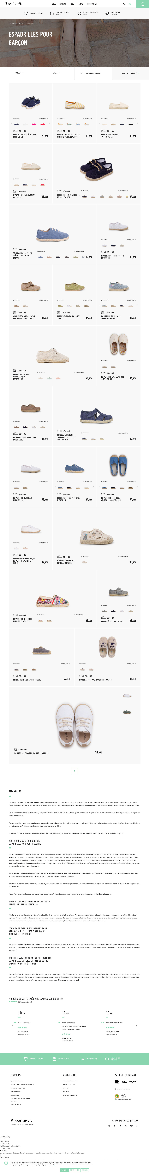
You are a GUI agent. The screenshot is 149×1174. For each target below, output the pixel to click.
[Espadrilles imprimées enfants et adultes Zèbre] (49, 620)
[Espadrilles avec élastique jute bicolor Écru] (104, 366)
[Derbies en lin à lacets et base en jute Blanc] (93, 196)
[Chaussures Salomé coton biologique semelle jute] (31, 283)
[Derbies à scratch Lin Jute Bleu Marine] (113, 610)
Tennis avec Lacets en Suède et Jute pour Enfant (22, 255)
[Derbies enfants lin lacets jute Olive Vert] (60, 305)
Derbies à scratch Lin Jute (112, 621)
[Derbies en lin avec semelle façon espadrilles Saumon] (58, 377)
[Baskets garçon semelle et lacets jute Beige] (42, 426)
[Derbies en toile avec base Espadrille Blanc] (78, 487)
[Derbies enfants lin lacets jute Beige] (78, 305)
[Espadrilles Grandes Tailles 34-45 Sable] (113, 123)
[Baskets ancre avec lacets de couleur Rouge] (91, 669)
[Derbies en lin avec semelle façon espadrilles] (52, 350)
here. (55, 1165)
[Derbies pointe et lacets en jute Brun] (34, 669)
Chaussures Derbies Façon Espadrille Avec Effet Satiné (24, 560)
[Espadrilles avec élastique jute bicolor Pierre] (113, 366)
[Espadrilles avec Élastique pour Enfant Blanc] (25, 123)
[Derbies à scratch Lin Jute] (119, 589)
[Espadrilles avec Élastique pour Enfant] (31, 102)
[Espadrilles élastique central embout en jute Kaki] (131, 487)
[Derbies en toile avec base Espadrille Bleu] (60, 487)
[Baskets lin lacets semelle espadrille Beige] (122, 245)
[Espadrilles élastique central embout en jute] (119, 465)
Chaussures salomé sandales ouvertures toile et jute (66, 437)
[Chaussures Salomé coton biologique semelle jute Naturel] (16, 305)
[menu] (74, 4)
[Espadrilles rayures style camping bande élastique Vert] (69, 123)
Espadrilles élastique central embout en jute (111, 499)
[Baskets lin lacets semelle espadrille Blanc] (104, 245)
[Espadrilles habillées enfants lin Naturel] (25, 487)
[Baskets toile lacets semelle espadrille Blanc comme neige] (127, 694)
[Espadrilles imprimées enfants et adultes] (52, 594)
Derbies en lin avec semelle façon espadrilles (21, 376)
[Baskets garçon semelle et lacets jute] (31, 405)
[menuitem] (54, 4)
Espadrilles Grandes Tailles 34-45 (110, 135)
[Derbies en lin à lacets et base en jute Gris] (102, 196)
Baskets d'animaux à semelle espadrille (65, 561)
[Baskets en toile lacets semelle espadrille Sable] (113, 305)
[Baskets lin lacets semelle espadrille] (119, 223)
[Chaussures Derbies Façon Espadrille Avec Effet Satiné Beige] (25, 547)
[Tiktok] (120, 1126)
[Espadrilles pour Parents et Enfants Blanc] (34, 184)
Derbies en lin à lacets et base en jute (67, 196)
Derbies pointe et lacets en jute (27, 680)
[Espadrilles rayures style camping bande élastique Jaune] (60, 123)
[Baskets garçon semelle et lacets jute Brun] (16, 426)
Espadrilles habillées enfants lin (22, 499)
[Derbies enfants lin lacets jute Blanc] (69, 305)
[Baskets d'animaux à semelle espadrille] (96, 532)
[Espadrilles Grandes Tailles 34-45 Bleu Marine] (122, 123)
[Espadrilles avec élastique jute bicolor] (119, 344)
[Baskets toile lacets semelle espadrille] (74, 725)
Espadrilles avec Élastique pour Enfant (24, 135)
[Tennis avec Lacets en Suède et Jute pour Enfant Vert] (75, 256)
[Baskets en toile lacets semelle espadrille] (119, 283)
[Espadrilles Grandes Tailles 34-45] (119, 102)
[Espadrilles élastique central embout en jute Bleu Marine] (113, 487)
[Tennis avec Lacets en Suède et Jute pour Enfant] (52, 229)
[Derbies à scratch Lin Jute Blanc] (122, 610)
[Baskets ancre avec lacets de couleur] (108, 647)
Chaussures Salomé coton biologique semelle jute (24, 317)
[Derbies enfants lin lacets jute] (75, 283)
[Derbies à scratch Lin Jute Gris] (104, 610)
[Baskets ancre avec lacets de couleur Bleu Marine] (82, 669)
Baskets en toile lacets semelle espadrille (111, 317)
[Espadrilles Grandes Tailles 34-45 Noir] (131, 123)
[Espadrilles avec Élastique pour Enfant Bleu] (16, 123)
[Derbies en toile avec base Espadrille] (75, 465)
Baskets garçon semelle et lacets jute (24, 438)
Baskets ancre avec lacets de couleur (95, 680)
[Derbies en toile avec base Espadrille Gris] (86, 487)
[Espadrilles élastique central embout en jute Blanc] (122, 487)
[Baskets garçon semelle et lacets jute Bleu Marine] (25, 426)
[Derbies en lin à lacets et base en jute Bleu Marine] (84, 196)
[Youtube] (131, 1126)
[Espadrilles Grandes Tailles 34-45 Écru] (104, 123)
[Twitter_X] (126, 1126)
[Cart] (142, 4)
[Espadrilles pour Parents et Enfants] (31, 162)
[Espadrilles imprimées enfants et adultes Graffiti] (40, 620)
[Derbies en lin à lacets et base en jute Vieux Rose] (119, 196)
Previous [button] (11, 123)
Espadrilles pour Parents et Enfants (24, 196)
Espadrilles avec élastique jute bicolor (112, 378)
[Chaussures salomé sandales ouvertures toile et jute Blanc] (93, 438)
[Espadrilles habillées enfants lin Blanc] (16, 487)
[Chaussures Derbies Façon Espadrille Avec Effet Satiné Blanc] (16, 547)
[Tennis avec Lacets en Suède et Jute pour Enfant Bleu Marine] (58, 256)
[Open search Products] (124, 4)
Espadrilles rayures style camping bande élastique (68, 135)
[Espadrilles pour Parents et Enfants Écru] (16, 184)
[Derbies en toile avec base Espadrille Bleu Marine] (69, 487)
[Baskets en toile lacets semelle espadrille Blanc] (131, 305)
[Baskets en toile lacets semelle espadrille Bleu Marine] (122, 305)
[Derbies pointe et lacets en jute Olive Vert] (25, 669)
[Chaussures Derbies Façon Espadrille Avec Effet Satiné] (31, 526)
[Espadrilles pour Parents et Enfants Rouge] (42, 184)
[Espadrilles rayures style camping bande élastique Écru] (86, 123)
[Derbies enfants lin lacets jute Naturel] (86, 305)
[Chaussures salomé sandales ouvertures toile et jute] (96, 410)
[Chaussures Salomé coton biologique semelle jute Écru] (25, 305)
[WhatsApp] (137, 1126)
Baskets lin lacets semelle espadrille (112, 257)
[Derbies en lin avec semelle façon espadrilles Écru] (40, 377)
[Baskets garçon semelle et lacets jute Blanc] (34, 426)
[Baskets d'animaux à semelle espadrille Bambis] (84, 561)
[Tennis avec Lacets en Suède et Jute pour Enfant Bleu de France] (40, 256)
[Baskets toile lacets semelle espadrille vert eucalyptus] (127, 710)
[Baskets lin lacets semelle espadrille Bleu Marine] (113, 245)
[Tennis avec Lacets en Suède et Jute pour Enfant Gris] (67, 256)
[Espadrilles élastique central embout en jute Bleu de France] (104, 487)
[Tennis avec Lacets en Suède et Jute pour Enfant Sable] (49, 256)
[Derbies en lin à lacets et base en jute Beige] (111, 196)
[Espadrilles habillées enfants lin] (31, 465)
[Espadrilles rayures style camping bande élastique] (75, 102)
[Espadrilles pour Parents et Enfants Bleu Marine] (25, 184)
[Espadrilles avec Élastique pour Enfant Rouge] (42, 123)
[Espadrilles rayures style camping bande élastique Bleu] (78, 123)
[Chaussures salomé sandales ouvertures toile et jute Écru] (102, 438)
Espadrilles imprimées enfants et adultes (22, 620)
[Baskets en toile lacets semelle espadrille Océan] (104, 305)
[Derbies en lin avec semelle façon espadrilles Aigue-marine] (49, 377)
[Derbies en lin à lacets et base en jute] (96, 168)
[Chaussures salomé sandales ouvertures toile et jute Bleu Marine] (84, 438)
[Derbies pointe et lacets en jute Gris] (16, 669)
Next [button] (49, 123)
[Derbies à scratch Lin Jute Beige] (131, 610)
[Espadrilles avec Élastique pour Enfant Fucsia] (34, 123)
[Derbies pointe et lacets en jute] (42, 647)
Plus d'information (43, 118)
